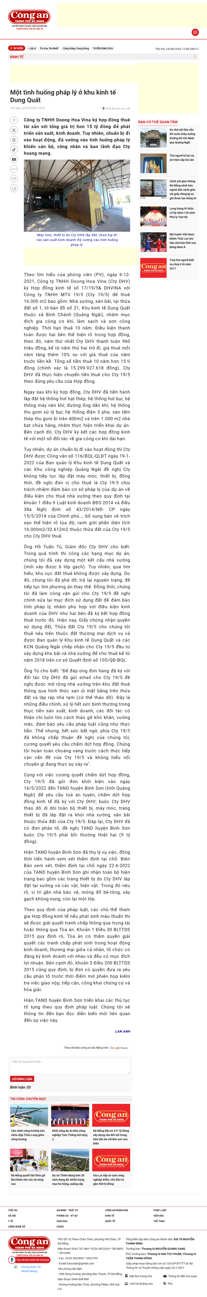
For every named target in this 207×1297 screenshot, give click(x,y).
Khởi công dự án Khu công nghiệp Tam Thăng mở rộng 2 (69, 1135)
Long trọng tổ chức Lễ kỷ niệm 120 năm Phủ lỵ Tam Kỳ (182, 213)
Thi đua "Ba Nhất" (28, 48)
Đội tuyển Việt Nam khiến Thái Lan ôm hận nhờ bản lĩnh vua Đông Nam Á (183, 241)
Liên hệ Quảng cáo (141, 1283)
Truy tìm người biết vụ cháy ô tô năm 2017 (182, 264)
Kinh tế (16, 57)
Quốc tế (110, 1221)
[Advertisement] (83, 74)
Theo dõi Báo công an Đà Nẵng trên (87, 1047)
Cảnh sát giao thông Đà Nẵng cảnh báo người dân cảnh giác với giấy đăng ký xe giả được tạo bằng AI (183, 190)
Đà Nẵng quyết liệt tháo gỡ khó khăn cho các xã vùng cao (28, 1179)
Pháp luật (159, 1210)
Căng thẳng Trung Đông (55, 48)
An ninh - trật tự (67, 1210)
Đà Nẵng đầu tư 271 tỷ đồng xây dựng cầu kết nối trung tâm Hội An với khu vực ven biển (111, 1137)
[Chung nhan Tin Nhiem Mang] (29, 1269)
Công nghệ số (16, 1226)
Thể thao (159, 1221)
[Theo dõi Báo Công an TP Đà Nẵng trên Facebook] (29, 1260)
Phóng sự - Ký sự (67, 1216)
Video (60, 1226)
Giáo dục (62, 1221)
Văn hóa (158, 1216)
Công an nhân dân (116, 1210)
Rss (170, 1283)
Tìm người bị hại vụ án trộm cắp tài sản (182, 157)
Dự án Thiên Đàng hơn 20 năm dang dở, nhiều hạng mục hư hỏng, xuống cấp (68, 1179)
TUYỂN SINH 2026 (82, 48)
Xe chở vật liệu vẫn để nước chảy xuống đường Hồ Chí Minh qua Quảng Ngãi (182, 136)
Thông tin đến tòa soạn (182, 1276)
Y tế (10, 1221)
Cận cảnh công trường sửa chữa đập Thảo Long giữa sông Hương (28, 1135)
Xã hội (12, 1216)
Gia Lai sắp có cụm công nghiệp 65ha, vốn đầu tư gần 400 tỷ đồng (108, 1179)
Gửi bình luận (22, 1079)
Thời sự (12, 1210)
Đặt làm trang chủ (141, 1276)
